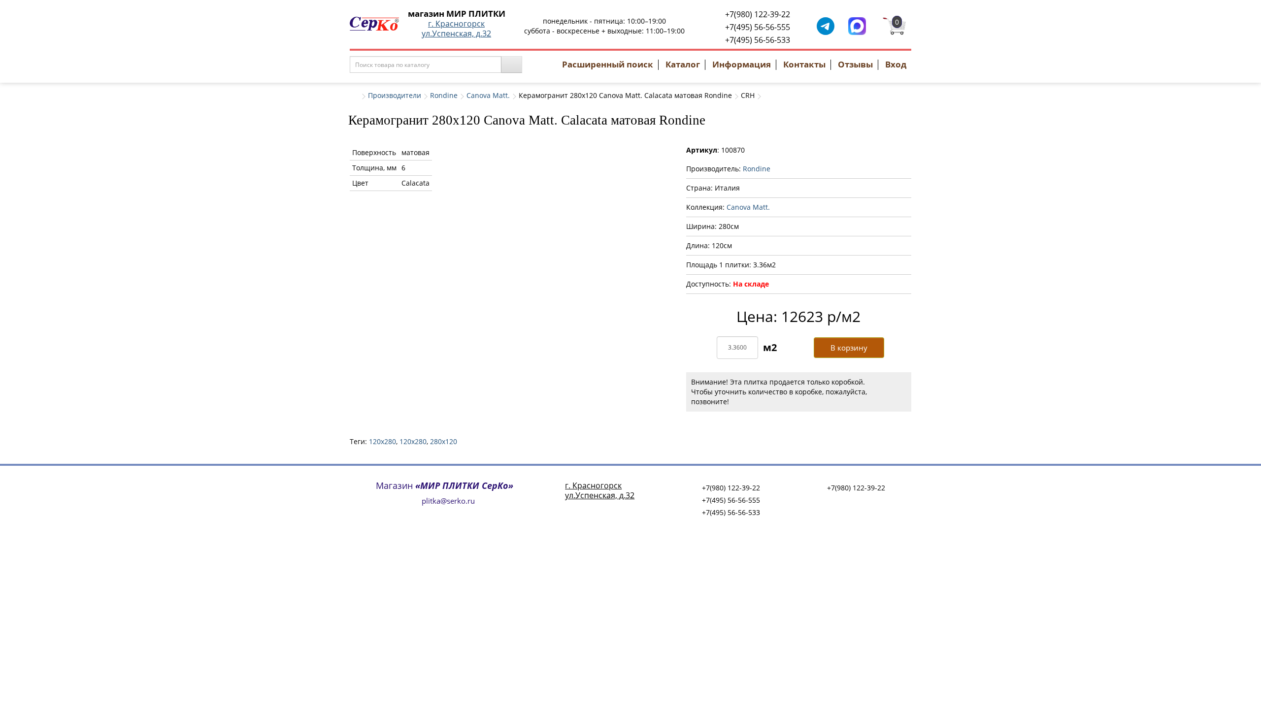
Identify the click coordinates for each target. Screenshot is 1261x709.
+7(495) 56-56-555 (757, 27)
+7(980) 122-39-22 (757, 14)
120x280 (382, 441)
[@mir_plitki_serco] (825, 25)
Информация (741, 64)
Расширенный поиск (607, 64)
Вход (895, 64)
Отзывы (855, 64)
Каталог (682, 64)
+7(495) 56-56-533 (757, 39)
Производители (394, 95)
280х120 (443, 441)
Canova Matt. (488, 95)
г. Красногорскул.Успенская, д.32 (456, 28)
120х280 (413, 441)
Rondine (444, 95)
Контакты (804, 64)
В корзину (848, 348)
